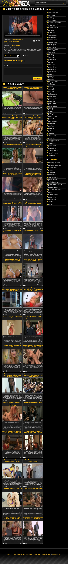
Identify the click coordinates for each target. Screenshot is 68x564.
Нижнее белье (52, 191)
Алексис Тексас (52, 19)
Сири (49, 130)
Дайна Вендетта (52, 35)
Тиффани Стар (52, 135)
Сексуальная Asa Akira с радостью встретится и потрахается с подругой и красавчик (33, 518)
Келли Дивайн (52, 71)
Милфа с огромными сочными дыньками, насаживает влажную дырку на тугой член (12, 518)
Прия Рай (50, 111)
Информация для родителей (31, 554)
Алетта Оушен (52, 20)
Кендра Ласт (51, 74)
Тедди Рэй (51, 133)
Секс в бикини (52, 196)
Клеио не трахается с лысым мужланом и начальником (33, 317)
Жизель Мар (51, 64)
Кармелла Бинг (52, 69)
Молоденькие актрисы (10, 43)
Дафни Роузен (52, 37)
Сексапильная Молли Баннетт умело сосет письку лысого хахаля (33, 117)
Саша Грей (51, 126)
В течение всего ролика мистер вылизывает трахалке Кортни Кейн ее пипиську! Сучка (12, 289)
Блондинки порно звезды (55, 165)
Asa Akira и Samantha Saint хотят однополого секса (33, 403)
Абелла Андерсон (53, 12)
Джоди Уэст (51, 52)
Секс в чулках (52, 197)
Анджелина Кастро (53, 24)
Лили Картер (51, 89)
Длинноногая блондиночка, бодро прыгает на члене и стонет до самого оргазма (33, 346)
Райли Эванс (51, 115)
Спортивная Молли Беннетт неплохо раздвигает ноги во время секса (12, 117)
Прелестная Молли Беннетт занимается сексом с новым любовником (33, 175)
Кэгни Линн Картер (53, 81)
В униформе (51, 172)
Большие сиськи (52, 167)
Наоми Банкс (51, 101)
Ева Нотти (51, 62)
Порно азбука (56, 554)
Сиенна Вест (51, 128)
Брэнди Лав (51, 32)
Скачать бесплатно (11, 55)
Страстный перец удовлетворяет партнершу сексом (12, 88)
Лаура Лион (51, 83)
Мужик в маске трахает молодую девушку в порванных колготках (12, 202)
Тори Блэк (51, 137)
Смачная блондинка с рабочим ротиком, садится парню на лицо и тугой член (12, 404)
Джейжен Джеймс (53, 42)
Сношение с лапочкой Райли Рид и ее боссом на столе (12, 489)
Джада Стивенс (52, 39)
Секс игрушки (52, 199)
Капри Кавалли (52, 67)
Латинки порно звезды (54, 182)
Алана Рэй (51, 17)
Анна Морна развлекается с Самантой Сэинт (33, 460)
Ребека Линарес (52, 116)
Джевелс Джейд (52, 40)
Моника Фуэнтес (52, 99)
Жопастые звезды (53, 177)
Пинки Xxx (51, 110)
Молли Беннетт (16, 45)
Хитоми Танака (52, 145)
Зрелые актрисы (52, 179)
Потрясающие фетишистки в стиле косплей (33, 231)
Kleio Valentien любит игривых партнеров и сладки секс (33, 260)
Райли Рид (51, 113)
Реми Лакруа (51, 118)
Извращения (51, 181)
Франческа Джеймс (53, 140)
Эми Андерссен (52, 152)
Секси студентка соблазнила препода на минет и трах (12, 460)
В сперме (50, 170)
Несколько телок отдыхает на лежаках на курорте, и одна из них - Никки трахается (33, 375)
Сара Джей (51, 125)
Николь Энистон (52, 106)
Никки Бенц (51, 104)
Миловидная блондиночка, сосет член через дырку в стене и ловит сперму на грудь (33, 289)
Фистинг (50, 204)
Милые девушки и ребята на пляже (12, 346)
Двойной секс (52, 174)
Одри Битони (51, 108)
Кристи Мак (51, 79)
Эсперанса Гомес (53, 153)
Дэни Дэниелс (52, 59)
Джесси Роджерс (52, 45)
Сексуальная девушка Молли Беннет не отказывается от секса (12, 231)
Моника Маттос (52, 96)
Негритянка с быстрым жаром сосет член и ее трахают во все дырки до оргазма (12, 375)
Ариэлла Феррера (53, 27)
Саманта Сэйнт (52, 121)
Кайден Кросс (52, 66)
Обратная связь (46, 554)
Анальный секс (52, 164)
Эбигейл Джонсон (53, 150)
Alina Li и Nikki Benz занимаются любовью (12, 317)
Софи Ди (50, 131)
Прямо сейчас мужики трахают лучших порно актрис (33, 489)
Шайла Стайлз (52, 148)
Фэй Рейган (51, 142)
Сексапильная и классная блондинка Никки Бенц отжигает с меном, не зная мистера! (33, 432)
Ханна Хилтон (52, 143)
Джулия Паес (52, 56)
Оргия (50, 192)
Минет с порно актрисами (11, 41)
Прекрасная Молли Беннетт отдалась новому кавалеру (33, 145)
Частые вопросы (17, 554)
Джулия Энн (51, 57)
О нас (8, 554)
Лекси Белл (51, 84)
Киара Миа (51, 76)
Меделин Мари (52, 93)
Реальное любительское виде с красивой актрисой (12, 174)
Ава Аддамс (51, 13)
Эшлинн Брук (52, 155)
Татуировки (51, 201)
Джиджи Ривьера (53, 49)
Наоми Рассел (52, 103)
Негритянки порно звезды (55, 189)
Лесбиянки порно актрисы (55, 184)
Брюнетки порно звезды (54, 169)
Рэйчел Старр (52, 120)
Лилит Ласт (51, 91)
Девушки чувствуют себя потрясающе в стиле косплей (33, 202)
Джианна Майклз (52, 47)
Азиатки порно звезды (54, 162)
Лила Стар (51, 88)
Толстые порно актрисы (54, 202)
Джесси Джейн (52, 44)
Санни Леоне (51, 123)
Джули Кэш (51, 54)
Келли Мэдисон (52, 72)
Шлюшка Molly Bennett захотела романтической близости (33, 88)
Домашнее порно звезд (16, 39)
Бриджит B (51, 30)
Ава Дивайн (51, 15)
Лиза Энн (50, 86)
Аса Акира (51, 29)
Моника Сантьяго (53, 98)
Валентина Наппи (53, 34)
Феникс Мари (51, 138)
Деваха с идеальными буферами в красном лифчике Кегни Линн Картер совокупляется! (12, 432)
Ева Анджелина (52, 61)
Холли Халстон (52, 147)
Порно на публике (53, 194)
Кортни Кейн (51, 78)
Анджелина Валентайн (54, 22)
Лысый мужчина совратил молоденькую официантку (12, 260)
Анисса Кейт (51, 25)
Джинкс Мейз (51, 51)
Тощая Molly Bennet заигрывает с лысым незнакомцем (12, 145)
